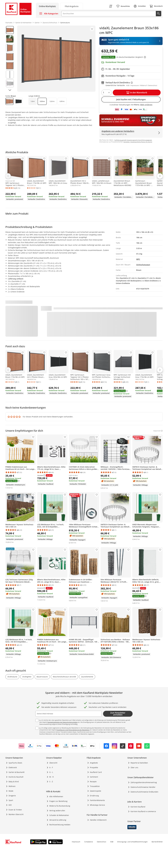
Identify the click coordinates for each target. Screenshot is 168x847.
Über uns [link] (134, 767)
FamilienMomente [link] (97, 800)
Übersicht (53, 763)
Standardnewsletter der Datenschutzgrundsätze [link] (62, 722)
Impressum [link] (76, 842)
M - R (51, 777)
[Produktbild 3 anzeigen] (10, 48)
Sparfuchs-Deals (15, 763)
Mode (11, 791)
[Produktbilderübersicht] (9, 59)
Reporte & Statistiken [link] (139, 763)
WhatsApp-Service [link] (97, 805)
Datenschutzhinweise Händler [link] (143, 787)
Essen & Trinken (15, 809)
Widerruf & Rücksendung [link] (59, 806)
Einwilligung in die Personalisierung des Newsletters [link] (72, 730)
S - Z (51, 781)
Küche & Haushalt (16, 777)
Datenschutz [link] (101, 842)
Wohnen (12, 786)
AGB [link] (111, 842)
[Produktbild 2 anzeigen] (10, 39)
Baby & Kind (14, 781)
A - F (51, 767)
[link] (71, 6)
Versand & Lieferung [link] (57, 820)
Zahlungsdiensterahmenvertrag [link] (144, 782)
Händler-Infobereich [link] (98, 820)
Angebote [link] (94, 763)
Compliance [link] (88, 842)
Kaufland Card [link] (96, 772)
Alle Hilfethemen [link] (56, 796)
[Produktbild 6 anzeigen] (10, 74)
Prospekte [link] (94, 767)
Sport (11, 800)
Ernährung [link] (94, 795)
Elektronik (13, 767)
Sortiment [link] (94, 777)
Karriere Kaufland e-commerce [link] (143, 811)
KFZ (10, 805)
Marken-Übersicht (16, 814)
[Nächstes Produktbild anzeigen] (10, 90)
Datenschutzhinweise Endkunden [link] (144, 792)
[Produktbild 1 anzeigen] (10, 30)
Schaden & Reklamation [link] (59, 815)
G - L (51, 772)
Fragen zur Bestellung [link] (58, 801)
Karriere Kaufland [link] (138, 807)
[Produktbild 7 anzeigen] (10, 83)
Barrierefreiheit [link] (157, 842)
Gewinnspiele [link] (95, 791)
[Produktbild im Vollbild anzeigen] (56, 59)
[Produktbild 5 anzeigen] (10, 65)
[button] (131, 57)
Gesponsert (9, 181)
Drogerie (12, 795)
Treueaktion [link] (95, 786)
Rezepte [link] (93, 781)
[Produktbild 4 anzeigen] (10, 57)
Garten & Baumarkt (16, 772)
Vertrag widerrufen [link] (57, 810)
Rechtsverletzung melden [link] (59, 824)
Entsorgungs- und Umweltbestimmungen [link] (132, 842)
